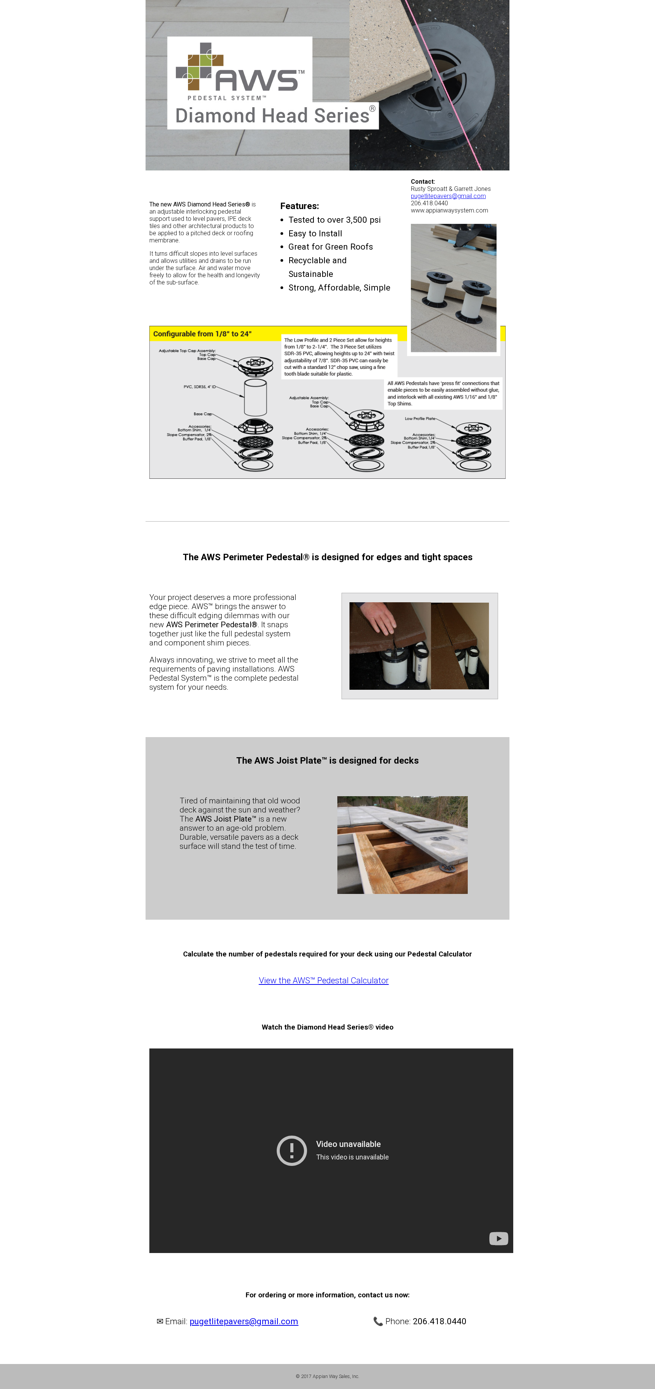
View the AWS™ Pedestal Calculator (324, 980)
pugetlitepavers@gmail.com (448, 196)
